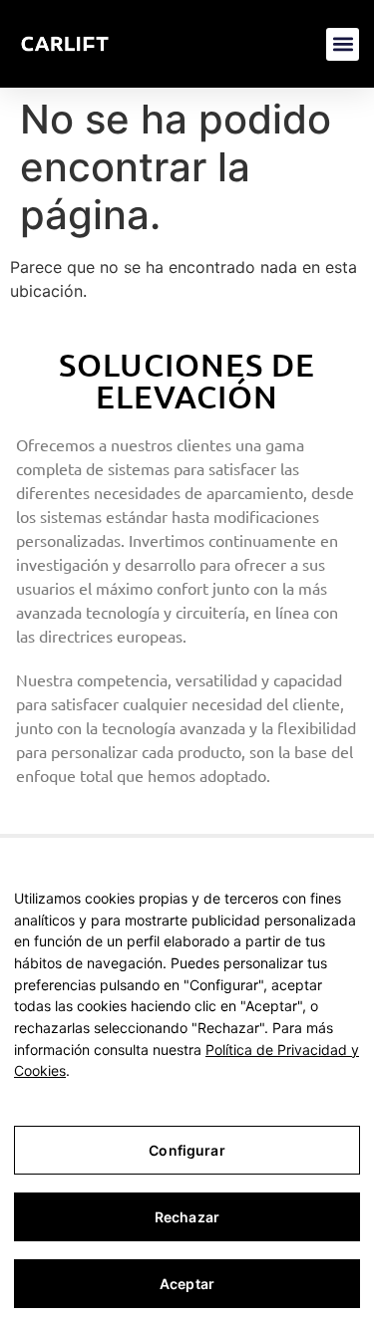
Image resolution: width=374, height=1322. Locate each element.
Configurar (186, 1150)
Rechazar (187, 1216)
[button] (342, 44)
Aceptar (187, 1283)
